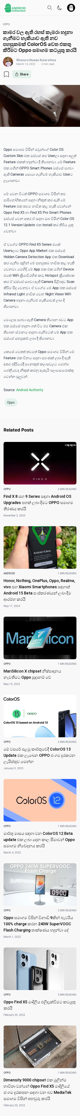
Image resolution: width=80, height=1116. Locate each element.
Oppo (11, 402)
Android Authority (29, 390)
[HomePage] (15, 7)
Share (24, 74)
